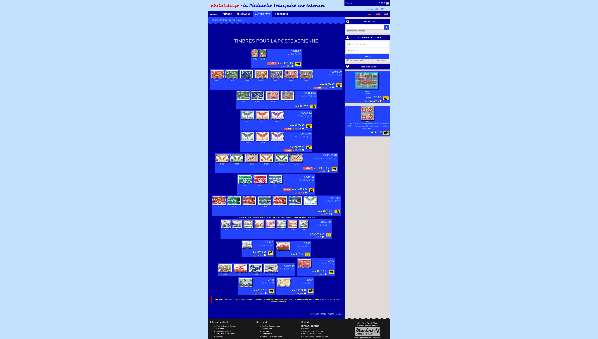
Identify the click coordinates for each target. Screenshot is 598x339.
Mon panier (266, 331)
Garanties (220, 329)
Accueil (214, 14)
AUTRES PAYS (262, 14)
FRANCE (227, 14)
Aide (377, 9)
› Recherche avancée (355, 31)
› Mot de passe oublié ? (356, 60)
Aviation (239, 20)
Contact (370, 9)
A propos (219, 336)
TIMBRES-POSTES (219, 20)
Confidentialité (267, 334)
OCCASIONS (281, 14)
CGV (382, 9)
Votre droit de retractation (225, 334)
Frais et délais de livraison (226, 326)
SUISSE (232, 20)
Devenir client (267, 329)
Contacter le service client (272, 336)
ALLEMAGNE (243, 14)
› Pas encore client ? (377, 60)
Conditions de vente (223, 331)
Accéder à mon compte (271, 326)
